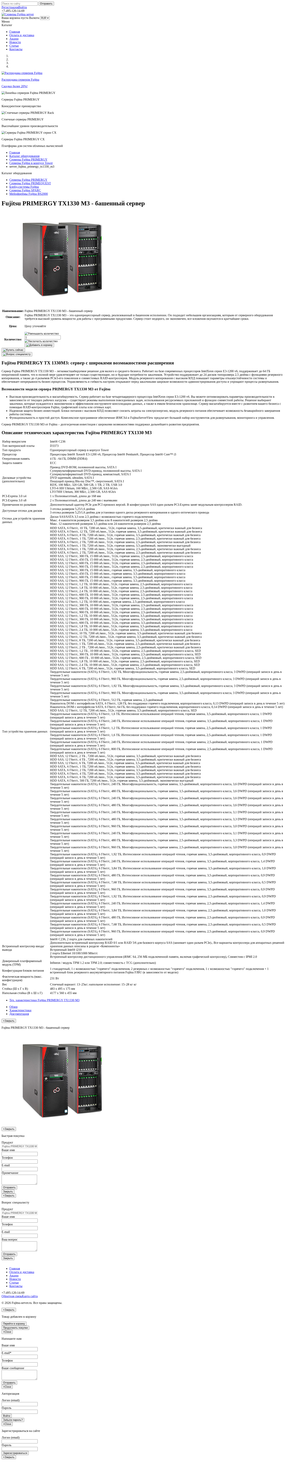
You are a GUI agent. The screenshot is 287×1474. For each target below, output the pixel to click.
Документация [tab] (19, 1013)
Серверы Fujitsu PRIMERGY (28, 159)
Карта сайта (30, 1296)
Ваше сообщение (13, 1368)
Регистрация (10, 7)
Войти (22, 7)
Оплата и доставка (21, 35)
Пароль (6, 1407)
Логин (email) (11, 1400)
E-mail (6, 1165)
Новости (15, 42)
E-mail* (6, 1353)
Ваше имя (8, 1150)
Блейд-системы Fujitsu (24, 186)
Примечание (10, 1172)
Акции (14, 38)
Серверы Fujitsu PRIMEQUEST (30, 183)
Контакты (15, 49)
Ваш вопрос (10, 1239)
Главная (14, 31)
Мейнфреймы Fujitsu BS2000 (28, 193)
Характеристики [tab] (20, 1010)
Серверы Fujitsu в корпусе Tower (31, 163)
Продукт (7, 1142)
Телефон (7, 1157)
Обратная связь (12, 1296)
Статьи (14, 45)
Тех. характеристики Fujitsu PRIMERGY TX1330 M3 (44, 1000)
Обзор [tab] (13, 1006)
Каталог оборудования (24, 156)
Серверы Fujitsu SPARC (25, 190)
